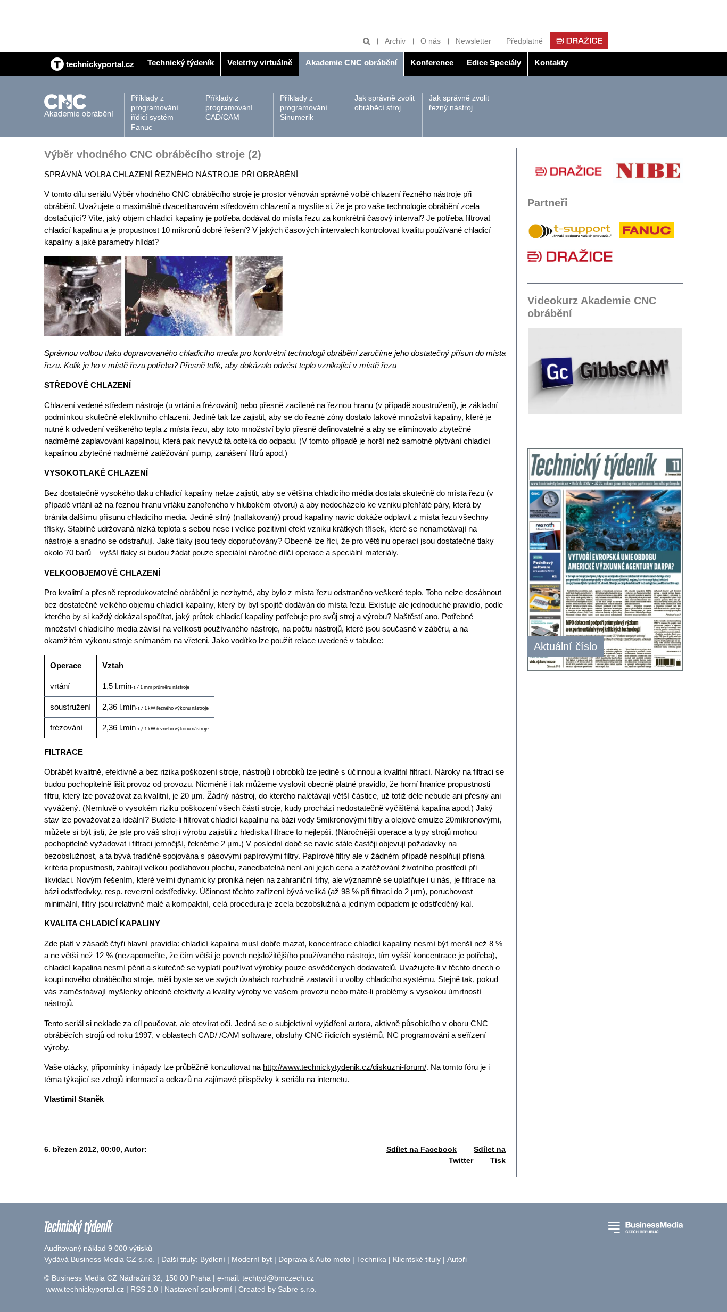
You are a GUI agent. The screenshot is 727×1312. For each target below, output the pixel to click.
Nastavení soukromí (198, 1289)
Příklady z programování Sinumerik (303, 107)
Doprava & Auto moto (314, 1259)
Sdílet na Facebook (421, 1149)
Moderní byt (252, 1259)
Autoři (457, 1259)
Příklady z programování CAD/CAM (229, 107)
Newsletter (473, 41)
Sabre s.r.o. (297, 1289)
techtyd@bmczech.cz (278, 1278)
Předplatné (524, 41)
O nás (430, 41)
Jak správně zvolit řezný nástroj (459, 103)
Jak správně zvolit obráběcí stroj (384, 103)
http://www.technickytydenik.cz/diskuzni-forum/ (344, 1067)
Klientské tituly (417, 1259)
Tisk (498, 1160)
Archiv (395, 41)
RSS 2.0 (144, 1289)
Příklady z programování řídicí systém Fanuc (154, 112)
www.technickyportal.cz (85, 1289)
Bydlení (212, 1259)
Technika (371, 1259)
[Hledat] (367, 41)
